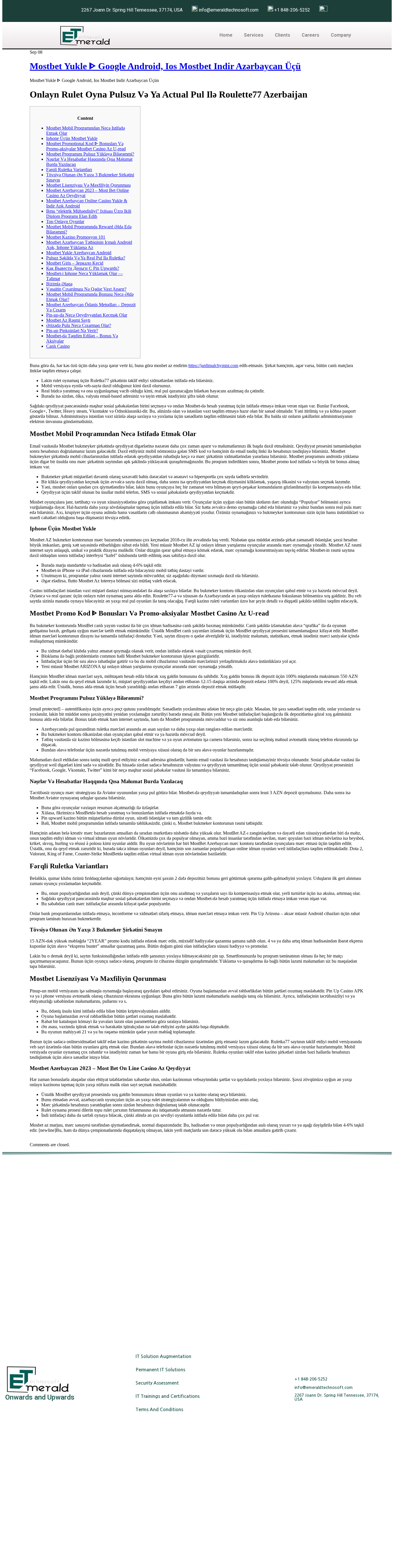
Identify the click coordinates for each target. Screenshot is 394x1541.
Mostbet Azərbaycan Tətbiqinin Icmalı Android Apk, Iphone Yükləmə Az (89, 245)
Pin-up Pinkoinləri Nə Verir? (72, 330)
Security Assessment (157, 1383)
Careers (310, 35)
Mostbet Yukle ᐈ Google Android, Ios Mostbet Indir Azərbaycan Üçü (165, 66)
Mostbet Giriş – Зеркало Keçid (74, 263)
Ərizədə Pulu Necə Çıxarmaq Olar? (78, 325)
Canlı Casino (58, 346)
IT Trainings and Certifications (168, 1396)
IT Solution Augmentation (163, 1356)
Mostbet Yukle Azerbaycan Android (78, 252)
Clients (282, 35)
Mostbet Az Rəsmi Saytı (68, 320)
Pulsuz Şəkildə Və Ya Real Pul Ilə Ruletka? (85, 257)
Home (225, 35)
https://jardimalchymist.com (213, 365)
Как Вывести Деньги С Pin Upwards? (82, 268)
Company (341, 35)
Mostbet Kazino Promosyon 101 (75, 237)
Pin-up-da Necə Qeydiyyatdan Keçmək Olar (86, 315)
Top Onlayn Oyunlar (65, 221)
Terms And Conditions (159, 1409)
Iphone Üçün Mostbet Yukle (71, 138)
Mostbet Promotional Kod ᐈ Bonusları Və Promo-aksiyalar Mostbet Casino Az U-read (86, 146)
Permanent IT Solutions (160, 1370)
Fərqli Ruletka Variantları (69, 169)
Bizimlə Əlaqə (59, 283)
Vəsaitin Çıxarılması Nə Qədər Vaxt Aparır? (86, 289)
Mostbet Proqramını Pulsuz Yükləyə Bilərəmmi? (90, 154)
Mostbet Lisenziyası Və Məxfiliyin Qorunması (88, 185)
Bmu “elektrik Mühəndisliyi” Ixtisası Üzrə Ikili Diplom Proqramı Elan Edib (88, 214)
